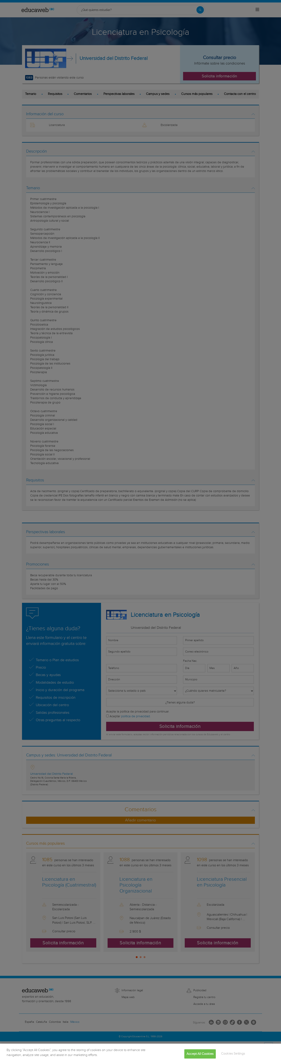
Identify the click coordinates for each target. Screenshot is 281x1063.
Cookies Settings (233, 1054)
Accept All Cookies (200, 1054)
